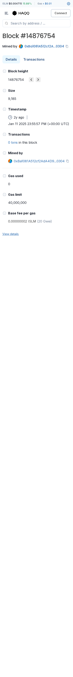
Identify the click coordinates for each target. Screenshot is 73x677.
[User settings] (69, 4)
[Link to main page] (24, 13)
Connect (61, 13)
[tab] (11, 59)
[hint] (4, 71)
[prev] (31, 79)
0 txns (13, 142)
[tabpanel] (36, 152)
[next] (38, 79)
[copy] (68, 46)
